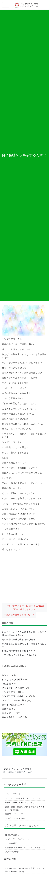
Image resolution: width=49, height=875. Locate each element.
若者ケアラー (8, 713)
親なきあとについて (12, 717)
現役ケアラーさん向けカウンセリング (22, 802)
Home (5, 769)
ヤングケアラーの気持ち (14, 700)
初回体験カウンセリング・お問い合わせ (23, 847)
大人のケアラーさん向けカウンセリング (23, 798)
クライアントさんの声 (13, 688)
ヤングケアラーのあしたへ (15, 696)
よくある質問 (11, 843)
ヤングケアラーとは (14, 794)
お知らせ (6, 675)
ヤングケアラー (10, 692)
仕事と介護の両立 (11, 705)
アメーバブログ (12, 852)
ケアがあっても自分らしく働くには (20, 655)
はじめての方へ (12, 835)
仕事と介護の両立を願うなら (18, 615)
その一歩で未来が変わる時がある (18, 639)
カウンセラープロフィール (17, 839)
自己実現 (6, 709)
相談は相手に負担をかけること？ (18, 651)
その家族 (6, 684)
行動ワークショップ (14, 814)
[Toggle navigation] (5, 4)
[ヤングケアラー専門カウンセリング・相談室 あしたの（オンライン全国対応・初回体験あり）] (26, 5)
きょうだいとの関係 (12, 679)
